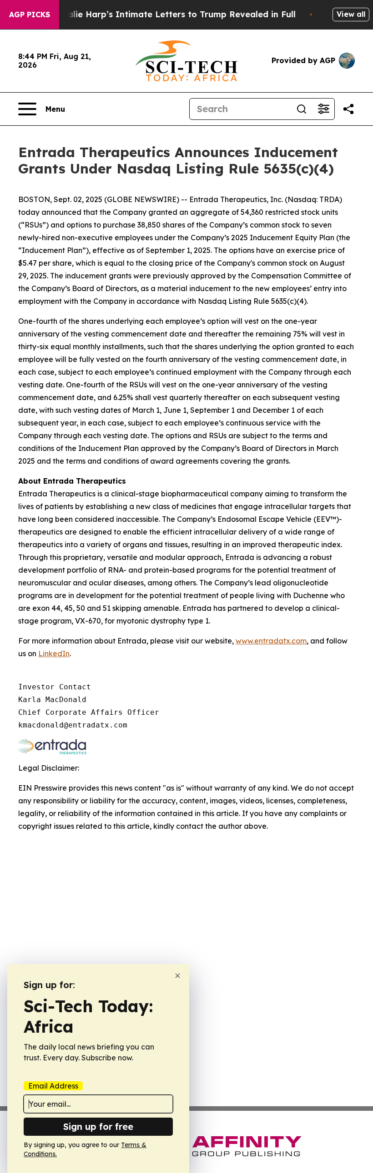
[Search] (302, 109)
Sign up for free (98, 1126)
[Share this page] (348, 109)
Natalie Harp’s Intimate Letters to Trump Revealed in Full (174, 14)
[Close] (177, 975)
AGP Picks (29, 14)
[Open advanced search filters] (323, 109)
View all (351, 14)
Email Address (53, 1085)
